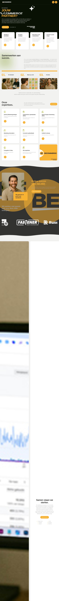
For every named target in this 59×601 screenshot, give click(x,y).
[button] (44, 517)
